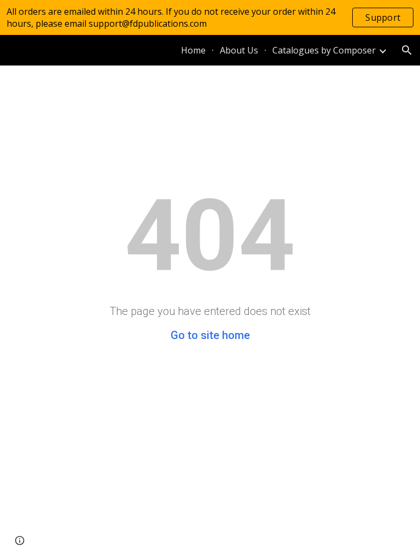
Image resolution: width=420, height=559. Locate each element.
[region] (210, 17)
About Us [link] (239, 50)
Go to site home (210, 335)
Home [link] (193, 50)
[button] (407, 50)
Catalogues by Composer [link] (324, 50)
